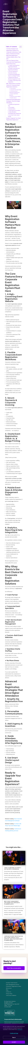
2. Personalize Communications (11, 108)
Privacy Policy (9, 993)
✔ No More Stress (13, 97)
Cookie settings (14, 1033)
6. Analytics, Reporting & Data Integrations (14, 81)
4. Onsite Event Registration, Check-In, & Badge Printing (14, 75)
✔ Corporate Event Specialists (15, 89)
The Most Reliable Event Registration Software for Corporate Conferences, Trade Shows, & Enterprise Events (13, 51)
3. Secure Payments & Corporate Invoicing (13, 72)
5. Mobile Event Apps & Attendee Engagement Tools (14, 78)
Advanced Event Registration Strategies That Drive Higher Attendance (13, 101)
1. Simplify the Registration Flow (13, 105)
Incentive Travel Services (11, 982)
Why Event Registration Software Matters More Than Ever (13, 57)
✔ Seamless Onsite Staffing (14, 96)
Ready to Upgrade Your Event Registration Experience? (13, 119)
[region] (14, 1034)
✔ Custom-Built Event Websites (13, 94)
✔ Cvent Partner (12, 88)
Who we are (9, 988)
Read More (20, 1029)
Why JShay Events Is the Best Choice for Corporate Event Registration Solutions (13, 85)
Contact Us (8, 991)
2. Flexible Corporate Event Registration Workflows (14, 69)
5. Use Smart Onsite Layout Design (13, 115)
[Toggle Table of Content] (19, 47)
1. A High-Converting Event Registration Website (13, 66)
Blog (7, 990)
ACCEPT (14, 1042)
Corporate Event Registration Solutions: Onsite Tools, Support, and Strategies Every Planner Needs (13, 938)
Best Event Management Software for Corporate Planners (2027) (12, 903)
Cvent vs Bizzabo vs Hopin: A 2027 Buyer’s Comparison (12, 868)
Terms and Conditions (11, 995)
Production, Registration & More (13, 986)
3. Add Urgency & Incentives (14, 110)
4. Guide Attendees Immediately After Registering (14, 112)
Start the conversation (14, 968)
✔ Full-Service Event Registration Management (14, 92)
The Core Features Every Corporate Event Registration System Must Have (13, 62)
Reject (14, 1037)
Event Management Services (12, 984)
